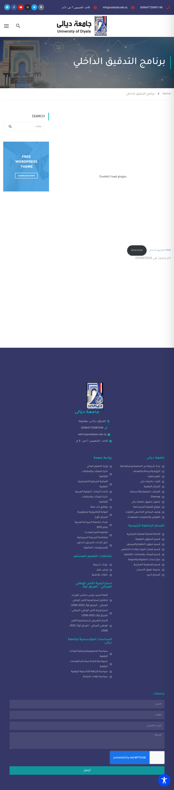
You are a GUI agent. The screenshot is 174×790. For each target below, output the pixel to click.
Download (137, 250)
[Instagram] (28, 7)
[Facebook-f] (14, 7)
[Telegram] (7, 7)
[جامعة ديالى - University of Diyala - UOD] (80, 26)
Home (167, 94)
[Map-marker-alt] (41, 7)
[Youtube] (21, 7)
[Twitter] (34, 7)
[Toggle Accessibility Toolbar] (164, 780)
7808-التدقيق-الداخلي (160, 250)
